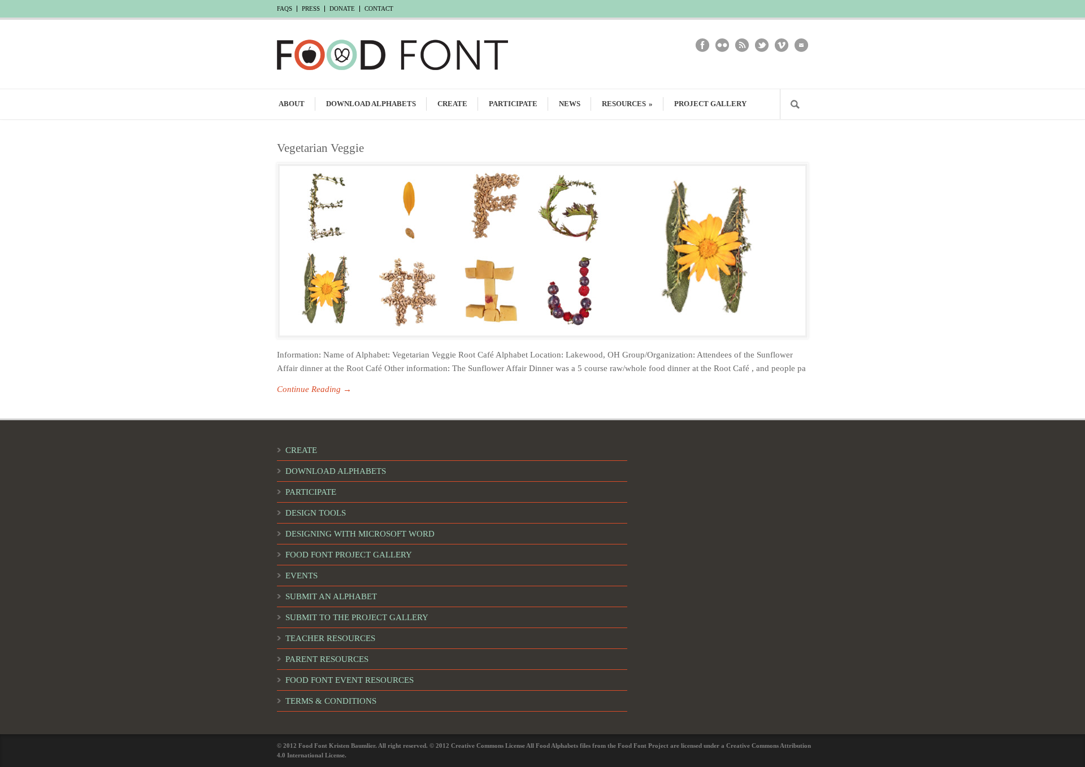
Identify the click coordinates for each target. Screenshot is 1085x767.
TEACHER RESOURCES (330, 638)
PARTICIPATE (513, 103)
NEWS (569, 103)
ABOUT (292, 103)
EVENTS (301, 575)
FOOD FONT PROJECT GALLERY (348, 554)
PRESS (311, 9)
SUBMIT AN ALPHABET (331, 596)
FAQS (284, 9)
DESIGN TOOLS (315, 512)
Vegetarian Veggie (320, 148)
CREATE (452, 103)
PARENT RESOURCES (326, 659)
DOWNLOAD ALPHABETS (371, 103)
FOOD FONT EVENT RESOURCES (349, 680)
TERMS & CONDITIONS (330, 700)
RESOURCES (627, 103)
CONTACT (378, 9)
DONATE (342, 9)
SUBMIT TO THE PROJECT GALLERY (356, 617)
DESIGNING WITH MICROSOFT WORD (360, 533)
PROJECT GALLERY (710, 103)
